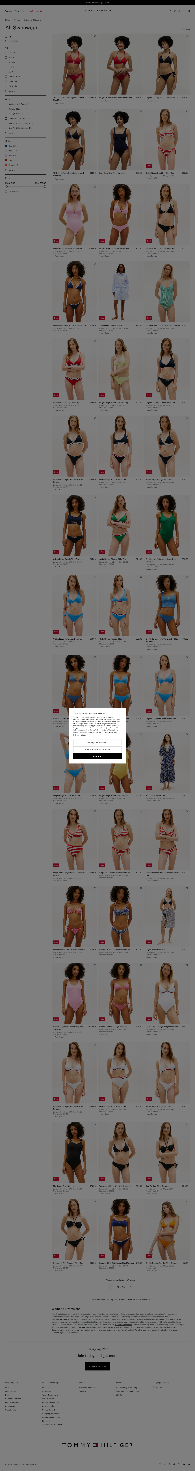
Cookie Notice (107, 732)
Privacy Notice (79, 735)
